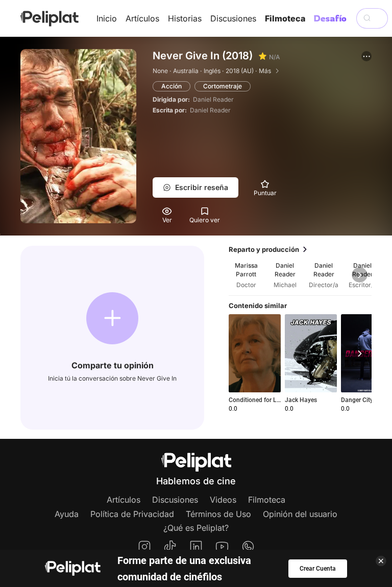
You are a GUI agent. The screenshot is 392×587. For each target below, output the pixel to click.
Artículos (142, 18)
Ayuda (67, 514)
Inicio (106, 18)
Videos (223, 500)
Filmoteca (285, 18)
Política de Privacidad (132, 514)
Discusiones (233, 18)
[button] (366, 56)
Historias (185, 18)
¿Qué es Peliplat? (196, 528)
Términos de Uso (218, 514)
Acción (171, 86)
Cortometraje (222, 86)
